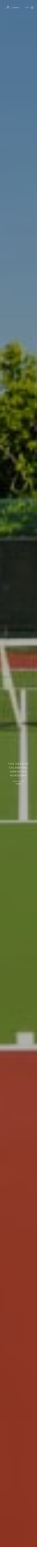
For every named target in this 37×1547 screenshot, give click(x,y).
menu (27, 7)
